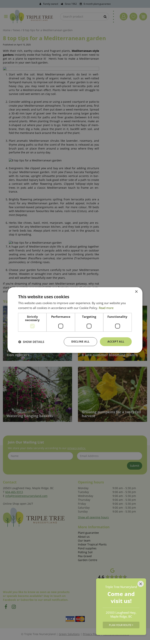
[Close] (141, 584)
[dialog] (74, 320)
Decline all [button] (80, 341)
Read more (106, 308)
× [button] (136, 291)
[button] (31, 342)
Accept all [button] (115, 341)
